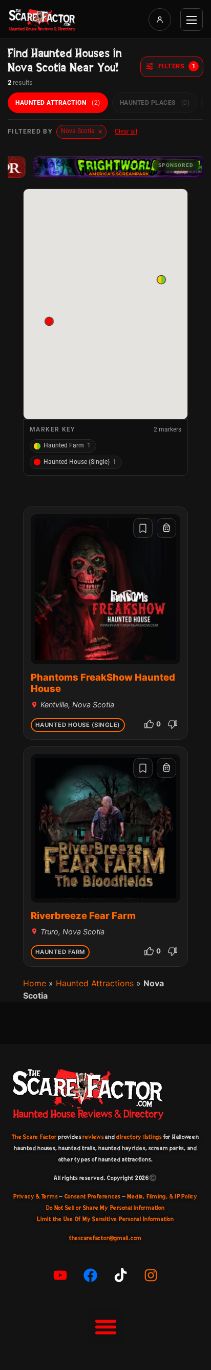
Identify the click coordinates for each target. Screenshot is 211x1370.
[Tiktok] (121, 1275)
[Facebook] (90, 1275)
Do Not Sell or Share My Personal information (105, 1207)
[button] (49, 321)
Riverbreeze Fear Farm (83, 915)
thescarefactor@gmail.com (105, 1238)
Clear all (126, 131)
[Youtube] (60, 1275)
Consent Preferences (92, 1196)
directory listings (139, 1136)
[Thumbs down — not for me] (172, 724)
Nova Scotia (81, 131)
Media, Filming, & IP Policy (162, 1196)
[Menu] (191, 19)
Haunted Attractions (95, 983)
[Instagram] (151, 1275)
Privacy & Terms (35, 1196)
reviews (92, 1136)
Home (34, 983)
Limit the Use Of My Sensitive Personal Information (105, 1219)
